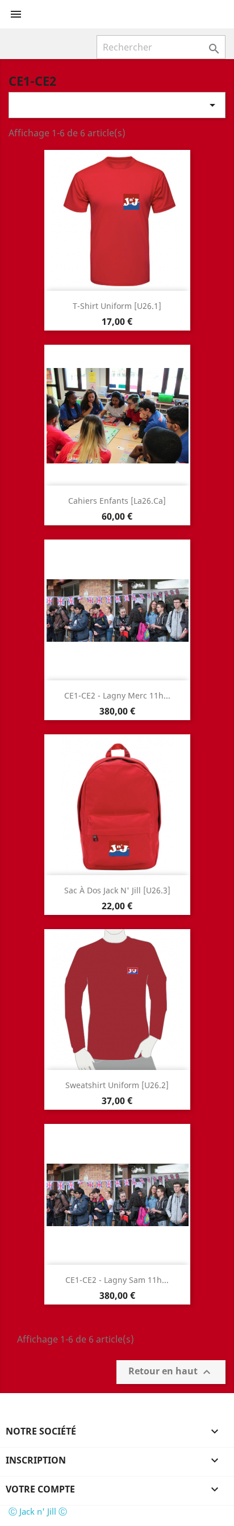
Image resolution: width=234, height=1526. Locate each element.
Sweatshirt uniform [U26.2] (117, 1085)
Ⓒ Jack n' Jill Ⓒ (38, 1511)
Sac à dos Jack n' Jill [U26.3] (117, 890)
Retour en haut (171, 1372)
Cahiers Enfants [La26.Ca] (117, 500)
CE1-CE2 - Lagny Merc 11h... (117, 695)
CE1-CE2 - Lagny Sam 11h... (117, 1279)
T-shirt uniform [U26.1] (117, 305)
